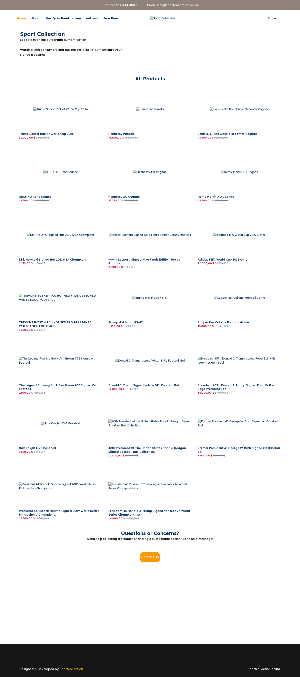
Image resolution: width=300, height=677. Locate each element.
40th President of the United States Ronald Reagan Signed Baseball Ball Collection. (148, 402)
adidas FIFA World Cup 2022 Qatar (222, 212)
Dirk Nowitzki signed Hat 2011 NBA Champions (51, 212)
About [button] (36, 18)
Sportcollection (71, 669)
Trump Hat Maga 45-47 (124, 274)
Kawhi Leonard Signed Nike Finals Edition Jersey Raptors (147, 212)
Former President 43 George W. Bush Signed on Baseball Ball (239, 400)
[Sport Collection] (162, 18)
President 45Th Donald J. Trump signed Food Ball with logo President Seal (238, 339)
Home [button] (21, 18)
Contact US (150, 557)
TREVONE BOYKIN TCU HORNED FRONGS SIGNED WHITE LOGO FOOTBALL (56, 277)
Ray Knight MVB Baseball (36, 400)
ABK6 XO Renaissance (34, 149)
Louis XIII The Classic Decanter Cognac (225, 86)
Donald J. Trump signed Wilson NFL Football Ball (142, 337)
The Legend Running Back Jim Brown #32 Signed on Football (55, 339)
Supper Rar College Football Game (221, 274)
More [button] (272, 18)
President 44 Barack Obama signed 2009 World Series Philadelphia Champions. (56, 465)
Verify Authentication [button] (63, 18)
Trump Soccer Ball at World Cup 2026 (44, 86)
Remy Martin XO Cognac (215, 149)
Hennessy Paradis (120, 86)
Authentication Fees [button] (102, 18)
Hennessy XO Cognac (123, 149)
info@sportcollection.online (178, 5)
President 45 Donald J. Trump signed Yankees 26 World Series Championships (146, 465)
